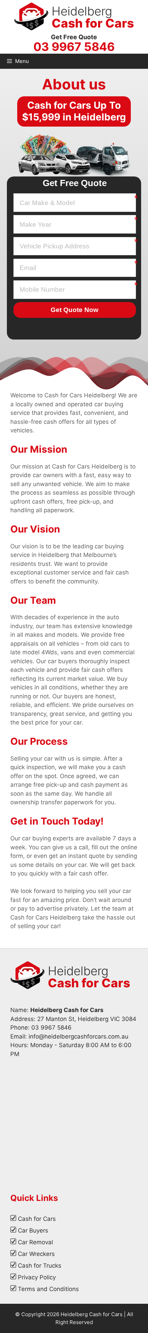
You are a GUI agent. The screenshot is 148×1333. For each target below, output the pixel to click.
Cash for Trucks (39, 1265)
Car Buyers (33, 1230)
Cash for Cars (37, 1218)
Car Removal (35, 1242)
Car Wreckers (36, 1253)
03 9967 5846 (74, 47)
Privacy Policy (37, 1277)
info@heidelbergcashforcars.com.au (78, 1036)
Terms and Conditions (48, 1289)
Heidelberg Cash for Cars (92, 1314)
